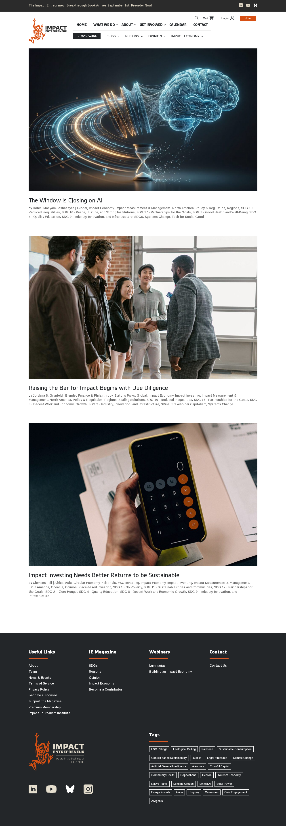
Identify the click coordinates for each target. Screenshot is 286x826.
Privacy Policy (39, 689)
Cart (205, 18)
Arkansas (198, 766)
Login (225, 18)
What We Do (104, 25)
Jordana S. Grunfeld (48, 395)
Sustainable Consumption (235, 749)
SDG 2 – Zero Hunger (61, 591)
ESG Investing (128, 583)
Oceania (57, 587)
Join (248, 18)
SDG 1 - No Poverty (127, 587)
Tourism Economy (229, 775)
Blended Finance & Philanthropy (89, 395)
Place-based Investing (94, 587)
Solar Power (224, 783)
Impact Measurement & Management (143, 208)
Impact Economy (185, 36)
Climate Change (243, 757)
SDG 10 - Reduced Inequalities (169, 400)
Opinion (155, 36)
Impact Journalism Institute (49, 713)
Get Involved (151, 25)
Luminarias (157, 665)
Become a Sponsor (43, 695)
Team (33, 671)
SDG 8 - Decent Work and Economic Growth (153, 591)
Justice (197, 757)
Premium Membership (45, 707)
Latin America (39, 587)
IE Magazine (87, 36)
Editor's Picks (124, 395)
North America (183, 208)
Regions (132, 36)
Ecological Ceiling (184, 749)
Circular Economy (87, 583)
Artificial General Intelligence (168, 766)
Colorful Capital (219, 766)
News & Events (40, 677)
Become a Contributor (105, 689)
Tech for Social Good (188, 216)
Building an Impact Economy (170, 671)
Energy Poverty (160, 792)
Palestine (207, 749)
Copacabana (188, 775)
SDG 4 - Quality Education (98, 591)
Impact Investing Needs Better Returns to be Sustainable (104, 575)
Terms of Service (41, 683)
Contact (200, 25)
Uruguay (194, 792)
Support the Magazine (45, 701)
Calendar (178, 25)
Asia (68, 583)
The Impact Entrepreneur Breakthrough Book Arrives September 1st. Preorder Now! (90, 5)
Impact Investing (187, 395)
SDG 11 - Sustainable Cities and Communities (178, 587)
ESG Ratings (159, 749)
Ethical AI (205, 783)
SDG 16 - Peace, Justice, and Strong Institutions (98, 212)
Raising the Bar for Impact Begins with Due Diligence (98, 388)
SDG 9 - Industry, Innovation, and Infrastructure (97, 216)
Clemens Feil (42, 583)
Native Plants (159, 783)
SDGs (111, 36)
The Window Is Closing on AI (66, 201)
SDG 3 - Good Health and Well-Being (220, 212)
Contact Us (218, 665)
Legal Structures (217, 757)
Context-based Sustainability (169, 757)
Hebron (207, 775)
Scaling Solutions (131, 400)
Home (82, 25)
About (127, 25)
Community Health (163, 775)
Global (82, 208)
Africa (59, 583)
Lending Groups (183, 783)
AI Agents (157, 801)
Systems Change (157, 216)
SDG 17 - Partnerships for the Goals (164, 212)
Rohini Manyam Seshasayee (53, 208)
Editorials (108, 583)
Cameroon (212, 792)
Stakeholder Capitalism (188, 404)
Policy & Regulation (210, 208)
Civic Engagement (235, 792)
